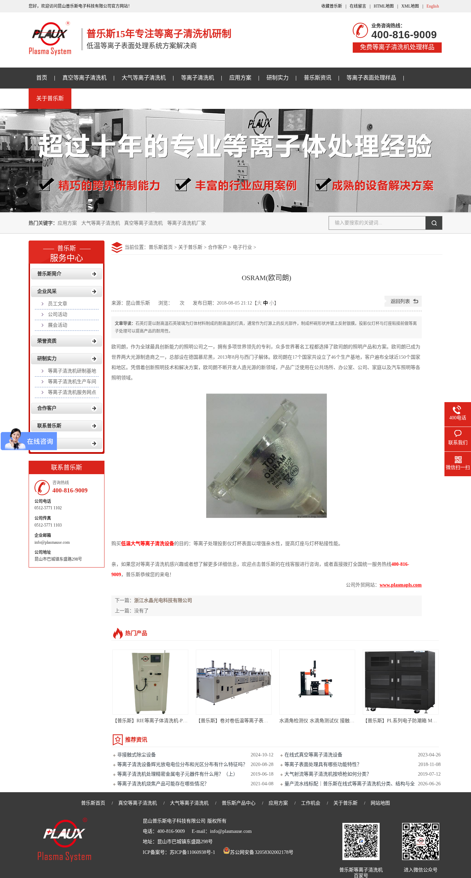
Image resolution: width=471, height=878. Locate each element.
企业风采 (47, 291)
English (433, 6)
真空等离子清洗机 (84, 78)
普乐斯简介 (49, 273)
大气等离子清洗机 (144, 78)
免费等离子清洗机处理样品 (397, 47)
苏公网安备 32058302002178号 (262, 852)
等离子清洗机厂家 (186, 223)
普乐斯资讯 (317, 78)
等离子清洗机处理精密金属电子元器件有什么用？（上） (177, 774)
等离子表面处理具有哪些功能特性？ (323, 764)
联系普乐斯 (49, 425)
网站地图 (380, 803)
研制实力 (278, 78)
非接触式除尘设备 (136, 754)
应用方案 (240, 78)
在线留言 (358, 6)
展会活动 (57, 325)
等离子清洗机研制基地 (72, 371)
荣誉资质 (47, 341)
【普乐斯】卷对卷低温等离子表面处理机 (239, 720)
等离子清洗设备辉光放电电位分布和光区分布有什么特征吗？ (182, 764)
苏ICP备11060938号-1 (192, 852)
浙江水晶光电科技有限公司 (163, 600)
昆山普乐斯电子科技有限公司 (174, 821)
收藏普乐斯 (331, 6)
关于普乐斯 (50, 98)
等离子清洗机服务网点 (72, 392)
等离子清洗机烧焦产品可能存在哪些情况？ (163, 783)
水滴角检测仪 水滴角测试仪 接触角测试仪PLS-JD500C (337, 720)
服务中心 (66, 254)
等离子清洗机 (197, 78)
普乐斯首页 (161, 247)
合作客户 (217, 247)
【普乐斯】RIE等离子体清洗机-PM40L (153, 720)
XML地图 (410, 6)
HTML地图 (384, 6)
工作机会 (310, 803)
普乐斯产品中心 (238, 803)
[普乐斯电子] (50, 51)
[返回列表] (403, 305)
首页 (41, 78)
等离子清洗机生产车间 (72, 381)
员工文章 (57, 303)
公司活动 (57, 314)
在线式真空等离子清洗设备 (313, 754)
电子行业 (242, 247)
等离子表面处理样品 (371, 78)
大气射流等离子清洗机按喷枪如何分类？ (327, 774)
